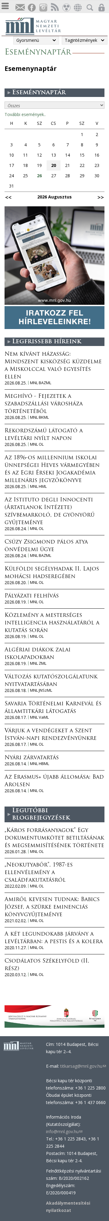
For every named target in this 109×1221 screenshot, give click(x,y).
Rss (54, 8)
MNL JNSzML (41, 690)
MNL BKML (39, 417)
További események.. (25, 114)
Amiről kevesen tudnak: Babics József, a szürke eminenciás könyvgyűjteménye (52, 907)
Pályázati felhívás (32, 596)
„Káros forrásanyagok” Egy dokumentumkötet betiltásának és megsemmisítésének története (54, 838)
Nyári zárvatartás (32, 758)
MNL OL (37, 444)
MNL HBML (39, 764)
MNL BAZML (40, 383)
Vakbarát (66, 8)
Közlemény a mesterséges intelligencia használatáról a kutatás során (52, 623)
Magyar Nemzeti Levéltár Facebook (31, 8)
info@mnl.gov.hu (64, 1131)
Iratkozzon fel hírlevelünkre (20, 8)
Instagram (43, 8)
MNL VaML (39, 717)
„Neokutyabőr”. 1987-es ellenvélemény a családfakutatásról (39, 873)
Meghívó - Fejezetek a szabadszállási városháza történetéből (44, 404)
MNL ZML (38, 663)
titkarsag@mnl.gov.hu (82, 1066)
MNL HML (38, 486)
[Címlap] (36, 25)
